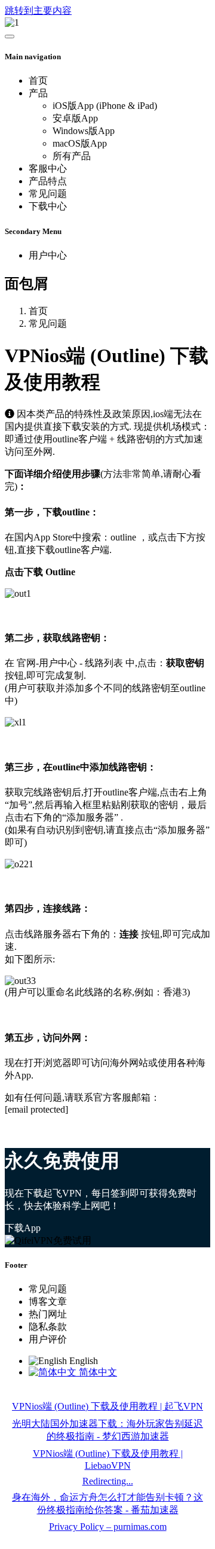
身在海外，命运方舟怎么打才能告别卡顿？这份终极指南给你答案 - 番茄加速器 (107, 1503)
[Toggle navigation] (9, 36)
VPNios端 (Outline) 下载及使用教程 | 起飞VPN (107, 1406)
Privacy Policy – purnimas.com (108, 1526)
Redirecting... (107, 1481)
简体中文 (96, 1372)
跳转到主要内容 (38, 10)
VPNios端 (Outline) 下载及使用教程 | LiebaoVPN (108, 1459)
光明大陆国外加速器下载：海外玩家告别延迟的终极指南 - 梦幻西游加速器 (107, 1430)
